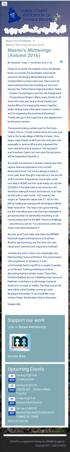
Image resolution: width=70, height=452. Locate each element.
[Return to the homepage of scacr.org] (30, 15)
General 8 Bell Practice (29, 402)
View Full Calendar (18, 421)
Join (11, 327)
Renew (23, 327)
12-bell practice (25, 379)
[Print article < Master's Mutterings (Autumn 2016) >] (61, 61)
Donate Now (16, 356)
